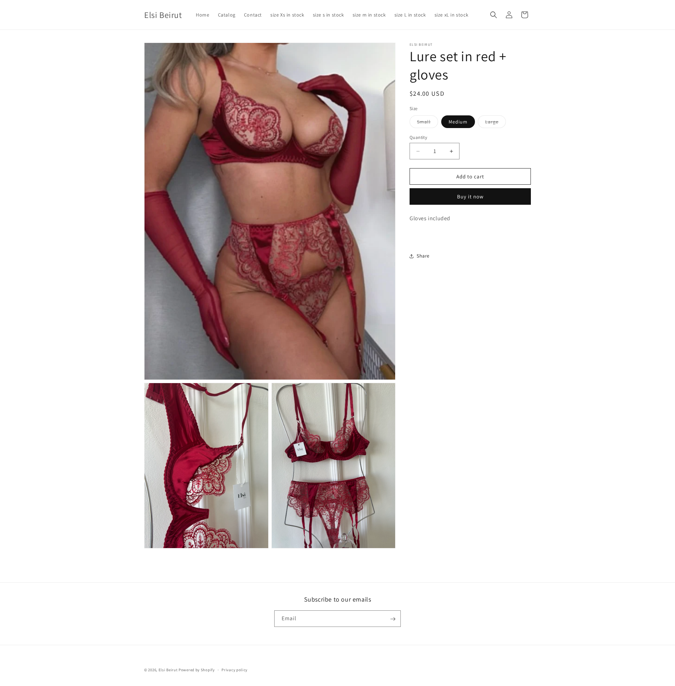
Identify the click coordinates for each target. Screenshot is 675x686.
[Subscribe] (392, 619)
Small (427, 123)
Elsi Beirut (168, 669)
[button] (493, 15)
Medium (458, 122)
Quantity (418, 137)
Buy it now (470, 196)
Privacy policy (234, 669)
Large (495, 123)
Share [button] (423, 256)
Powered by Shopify (197, 669)
